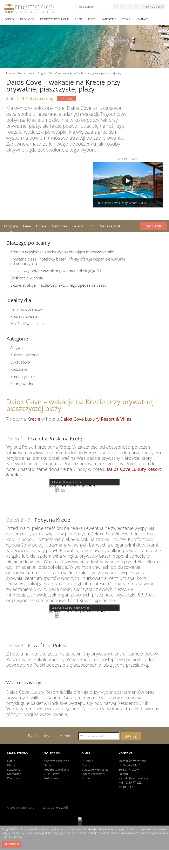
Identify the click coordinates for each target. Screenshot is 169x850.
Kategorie (13, 769)
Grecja (21, 73)
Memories (14, 774)
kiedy (92, 19)
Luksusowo (51, 774)
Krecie (33, 419)
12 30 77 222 (154, 7)
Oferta (85, 765)
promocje (27, 19)
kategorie (108, 19)
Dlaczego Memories (94, 769)
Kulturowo (51, 778)
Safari (48, 765)
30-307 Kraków (129, 769)
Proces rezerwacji (93, 774)
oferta (10, 19)
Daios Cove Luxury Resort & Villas (95, 419)
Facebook (123, 6)
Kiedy (11, 765)
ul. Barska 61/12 (130, 765)
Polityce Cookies (11, 836)
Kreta (31, 73)
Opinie (86, 778)
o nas (126, 19)
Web (62, 807)
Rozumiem (11, 844)
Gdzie (11, 761)
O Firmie (87, 761)
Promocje (13, 778)
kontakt (142, 19)
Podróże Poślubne (56, 761)
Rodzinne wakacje (56, 769)
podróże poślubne (54, 19)
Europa (10, 73)
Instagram (130, 6)
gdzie (78, 19)
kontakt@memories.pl (134, 778)
